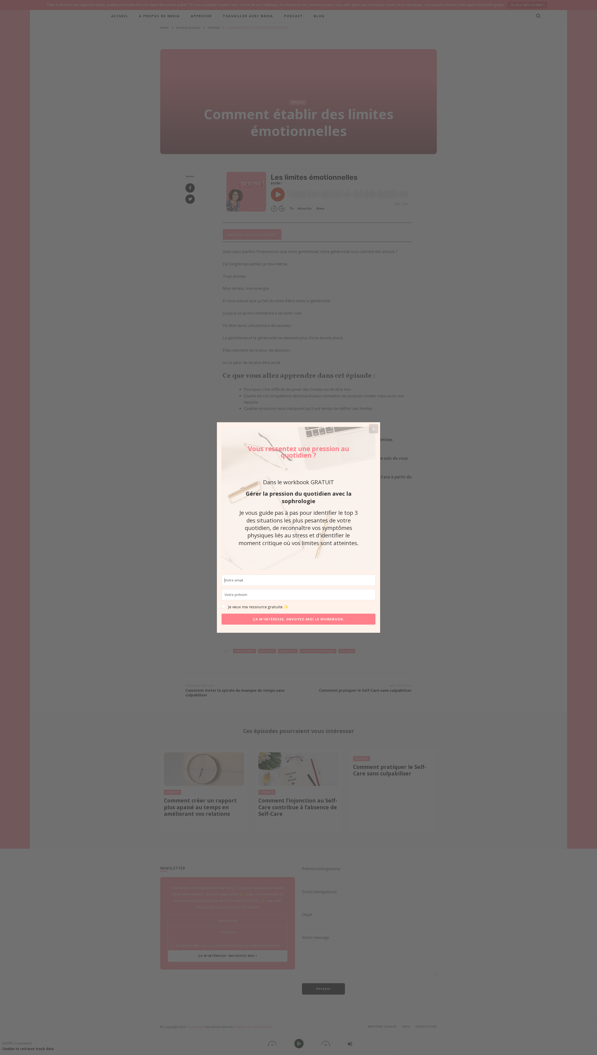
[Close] (373, 428)
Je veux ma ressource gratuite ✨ (258, 606)
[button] (298, 607)
